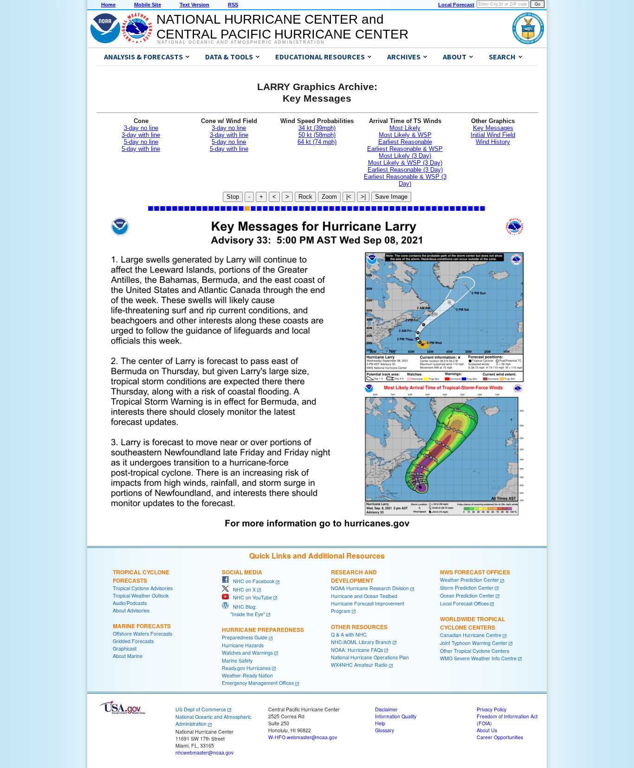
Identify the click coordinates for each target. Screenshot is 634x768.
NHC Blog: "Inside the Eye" (243, 610)
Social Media (242, 572)
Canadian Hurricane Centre (470, 634)
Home (108, 4)
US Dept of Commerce (200, 709)
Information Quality (395, 716)
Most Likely (405, 127)
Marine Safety (237, 660)
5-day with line (141, 148)
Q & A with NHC (349, 634)
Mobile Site (147, 4)
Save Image (391, 196)
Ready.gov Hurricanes (246, 667)
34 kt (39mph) (317, 127)
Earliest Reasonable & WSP (405, 148)
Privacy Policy (491, 709)
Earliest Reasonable (405, 141)
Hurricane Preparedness (263, 629)
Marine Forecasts (142, 626)
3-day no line (141, 127)
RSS (233, 4)
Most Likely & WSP (405, 134)
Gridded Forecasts (133, 641)
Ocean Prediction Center (467, 595)
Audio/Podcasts (130, 602)
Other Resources (359, 627)
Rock (305, 196)
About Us (487, 730)
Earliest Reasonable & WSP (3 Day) (405, 180)
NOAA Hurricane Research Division (370, 588)
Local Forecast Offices (464, 603)
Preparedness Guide (244, 637)
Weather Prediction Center (469, 579)
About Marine (127, 655)
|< (348, 196)
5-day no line (141, 141)
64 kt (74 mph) (317, 141)
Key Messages (493, 127)
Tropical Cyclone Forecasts (141, 576)
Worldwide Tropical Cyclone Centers (472, 623)
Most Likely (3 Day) (405, 155)
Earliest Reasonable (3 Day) (405, 169)
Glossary (384, 730)
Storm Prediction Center (466, 587)
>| (363, 196)
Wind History (493, 141)
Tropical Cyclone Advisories (143, 588)
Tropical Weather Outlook (140, 595)
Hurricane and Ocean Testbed (364, 595)
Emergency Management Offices (258, 682)
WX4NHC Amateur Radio (359, 664)
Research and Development (354, 576)
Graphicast (124, 648)
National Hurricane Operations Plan (370, 657)
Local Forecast (456, 4)
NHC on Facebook (251, 581)
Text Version (194, 4)
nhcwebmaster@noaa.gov (204, 752)
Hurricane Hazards (243, 645)
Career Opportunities (500, 737)
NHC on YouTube (250, 597)
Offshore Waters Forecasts (142, 633)
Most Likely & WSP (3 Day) (405, 162)
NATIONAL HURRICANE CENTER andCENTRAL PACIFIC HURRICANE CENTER (282, 26)
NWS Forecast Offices (475, 572)
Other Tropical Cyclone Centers (474, 650)
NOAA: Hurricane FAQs (357, 649)
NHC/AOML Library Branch (361, 641)
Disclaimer (386, 709)
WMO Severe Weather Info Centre (478, 658)
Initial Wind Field (493, 134)
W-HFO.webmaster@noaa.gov (302, 737)
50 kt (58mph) (317, 134)
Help (380, 723)
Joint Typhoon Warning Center (473, 642)
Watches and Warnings (247, 652)
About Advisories (131, 610)
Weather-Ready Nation (247, 675)
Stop (232, 196)
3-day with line (141, 134)
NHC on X (242, 589)
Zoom (329, 196)
